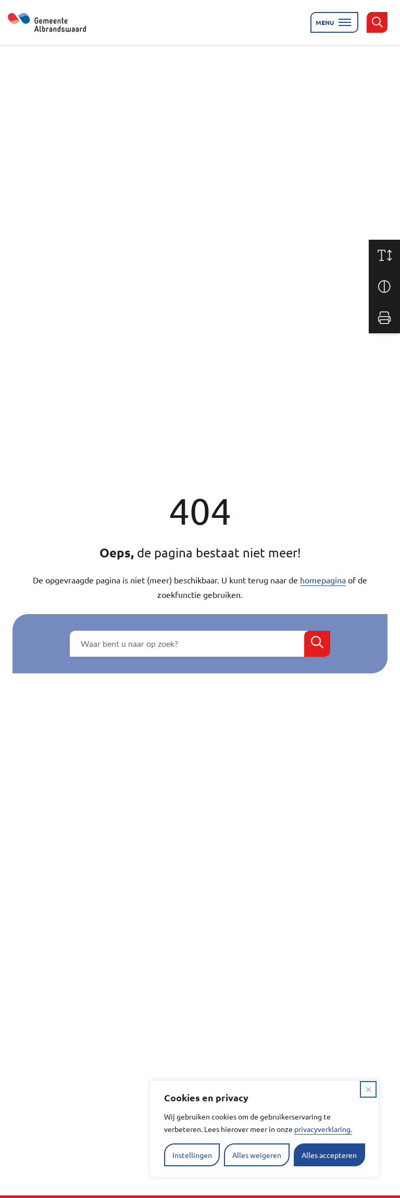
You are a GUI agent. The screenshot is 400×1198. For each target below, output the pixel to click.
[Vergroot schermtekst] (384, 255)
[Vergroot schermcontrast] (384, 286)
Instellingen (192, 1155)
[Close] (368, 1089)
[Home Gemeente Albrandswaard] (53, 22)
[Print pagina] (384, 317)
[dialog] (264, 1128)
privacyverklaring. (323, 1129)
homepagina (323, 580)
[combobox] (200, 644)
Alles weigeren (256, 1155)
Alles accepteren (329, 1155)
